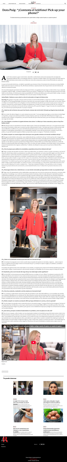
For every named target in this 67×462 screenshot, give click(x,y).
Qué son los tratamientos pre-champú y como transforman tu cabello (21, 429)
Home (4, 3)
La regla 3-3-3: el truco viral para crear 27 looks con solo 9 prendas (21, 402)
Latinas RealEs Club (12, 3)
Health (44, 426)
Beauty (14, 426)
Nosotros (3, 446)
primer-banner (5, 371)
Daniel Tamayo (33, 459)
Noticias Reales (22, 3)
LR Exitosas (38, 3)
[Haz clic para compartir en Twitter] (38, 72)
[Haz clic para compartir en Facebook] (36, 72)
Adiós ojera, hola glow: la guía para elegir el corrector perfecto (51, 402)
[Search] (63, 3)
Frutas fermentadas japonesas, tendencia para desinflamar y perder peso (51, 429)
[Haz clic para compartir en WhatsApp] (33, 72)
